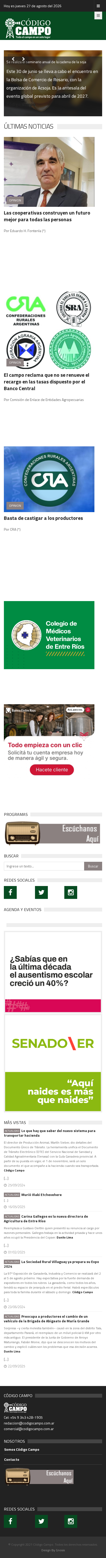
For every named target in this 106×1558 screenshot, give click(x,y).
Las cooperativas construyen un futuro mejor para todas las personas (47, 216)
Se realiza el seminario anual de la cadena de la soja (46, 61)
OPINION (15, 200)
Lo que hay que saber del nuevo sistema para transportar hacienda (49, 1133)
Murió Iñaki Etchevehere (33, 1194)
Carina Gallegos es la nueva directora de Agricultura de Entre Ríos (46, 1218)
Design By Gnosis (53, 1550)
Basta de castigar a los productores (43, 518)
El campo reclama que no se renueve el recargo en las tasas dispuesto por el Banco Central (46, 381)
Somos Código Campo (21, 1449)
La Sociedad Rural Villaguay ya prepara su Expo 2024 (51, 1264)
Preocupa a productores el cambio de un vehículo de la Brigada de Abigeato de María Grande (46, 1318)
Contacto (11, 1459)
